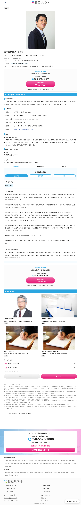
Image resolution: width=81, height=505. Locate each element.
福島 (25, 460)
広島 (31, 463)
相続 (64, 176)
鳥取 (41, 463)
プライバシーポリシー (10, 500)
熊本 (69, 463)
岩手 (13, 460)
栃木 (45, 460)
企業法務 (16, 176)
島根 (44, 463)
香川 (50, 463)
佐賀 (62, 463)
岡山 (35, 463)
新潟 (70, 460)
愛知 (51, 460)
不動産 (35, 472)
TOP (5, 413)
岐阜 (57, 460)
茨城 (42, 460)
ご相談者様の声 (10, 488)
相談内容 (16, 167)
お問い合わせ (46, 491)
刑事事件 (7, 475)
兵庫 (18, 463)
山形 (22, 460)
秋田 (19, 460)
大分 (72, 463)
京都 (15, 463)
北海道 (6, 460)
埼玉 (36, 460)
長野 (64, 460)
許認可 (11, 475)
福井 (73, 460)
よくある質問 (46, 488)
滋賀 (21, 463)
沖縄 (10, 466)
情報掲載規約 (44, 495)
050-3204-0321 (41, 79)
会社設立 (51, 472)
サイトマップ (44, 500)
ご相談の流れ (46, 485)
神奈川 (32, 460)
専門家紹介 (40, 167)
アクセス (65, 167)
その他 (16, 475)
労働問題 (30, 472)
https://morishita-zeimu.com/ (23, 129)
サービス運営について (10, 498)
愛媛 (53, 463)
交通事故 (16, 472)
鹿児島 (6, 466)
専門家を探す (13, 413)
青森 (10, 460)
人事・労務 (57, 472)
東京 (28, 460)
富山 (6, 463)
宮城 (16, 460)
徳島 (47, 463)
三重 (60, 460)
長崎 (66, 463)
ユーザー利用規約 (8, 495)
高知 (56, 463)
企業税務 (40, 176)
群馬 (48, 460)
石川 (9, 463)
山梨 (67, 460)
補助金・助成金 (70, 472)
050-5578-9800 (42, 439)
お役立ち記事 (9, 491)
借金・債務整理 (24, 472)
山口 (38, 463)
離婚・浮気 (7, 472)
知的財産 (63, 472)
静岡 (54, 460)
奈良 (24, 463)
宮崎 (75, 463)
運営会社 (43, 498)
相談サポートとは (11, 485)
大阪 (12, 463)
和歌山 (28, 463)
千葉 (39, 460)
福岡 (59, 463)
